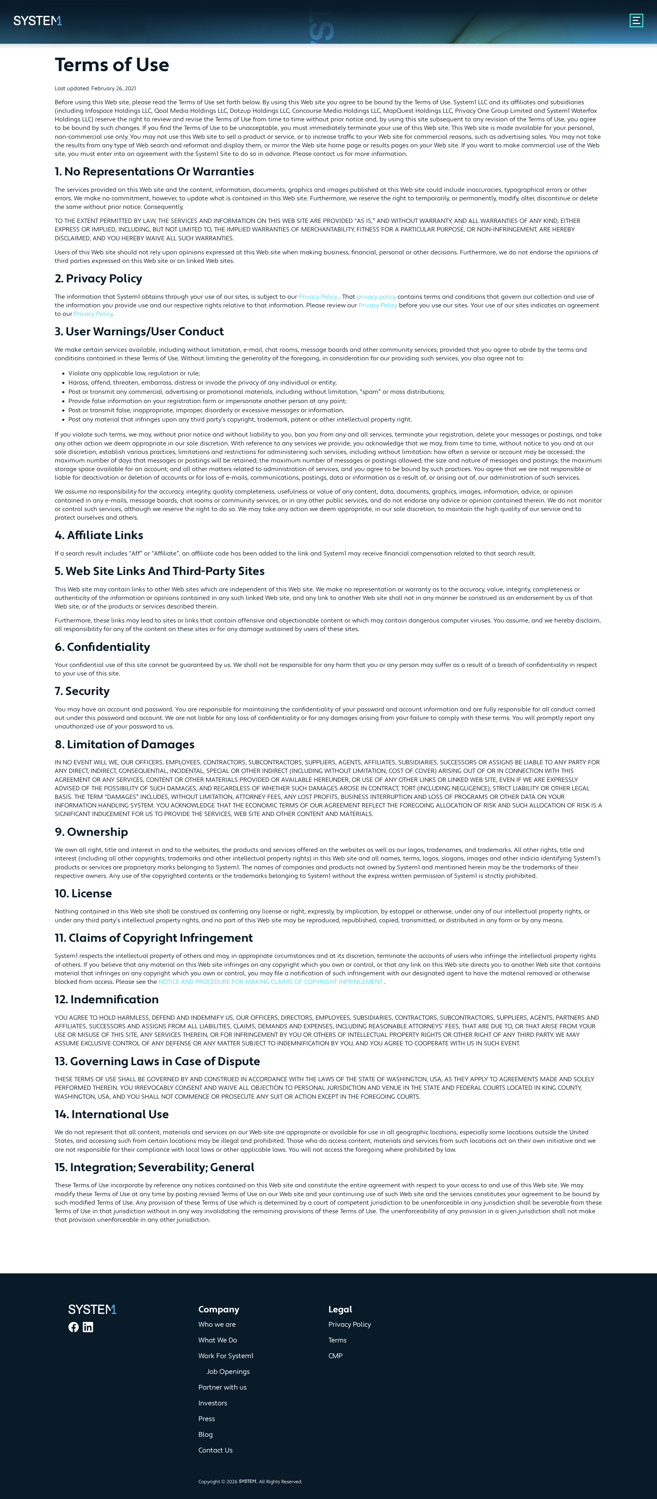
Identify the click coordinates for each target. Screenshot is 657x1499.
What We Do (217, 1340)
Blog (205, 1434)
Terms (337, 1340)
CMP (335, 1356)
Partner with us (222, 1387)
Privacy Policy (319, 297)
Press (206, 1419)
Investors (212, 1403)
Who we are (217, 1324)
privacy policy (376, 297)
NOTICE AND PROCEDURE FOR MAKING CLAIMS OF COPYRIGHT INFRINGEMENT (271, 982)
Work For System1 (226, 1356)
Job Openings (228, 1371)
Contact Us (215, 1450)
